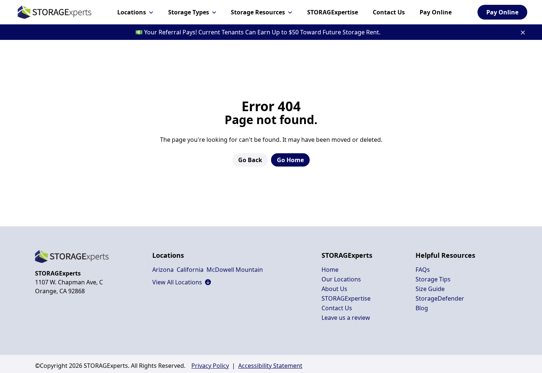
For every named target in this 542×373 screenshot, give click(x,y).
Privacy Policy (210, 366)
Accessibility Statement (270, 366)
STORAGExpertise (332, 12)
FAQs (423, 270)
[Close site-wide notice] (522, 32)
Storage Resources (258, 12)
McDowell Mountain (234, 270)
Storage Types (188, 12)
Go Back (250, 160)
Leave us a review (346, 318)
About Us (334, 289)
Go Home (290, 160)
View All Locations (181, 282)
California (190, 270)
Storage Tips (433, 279)
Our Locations (341, 279)
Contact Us (389, 12)
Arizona (163, 270)
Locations (131, 12)
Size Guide (430, 289)
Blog (422, 308)
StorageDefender (440, 298)
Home (330, 270)
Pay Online (436, 12)
